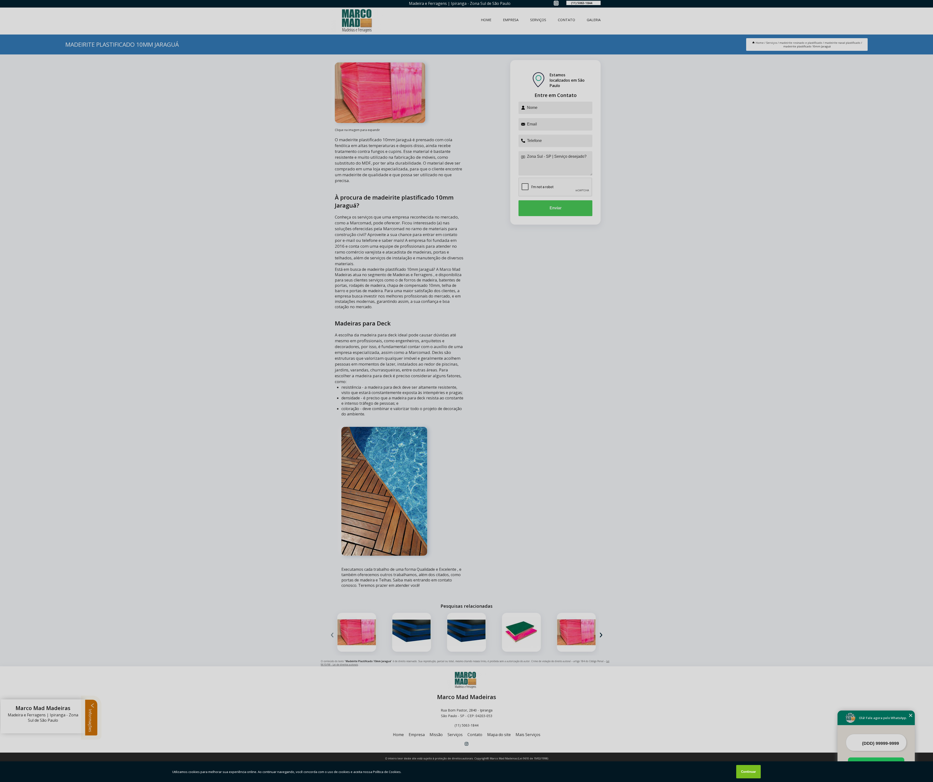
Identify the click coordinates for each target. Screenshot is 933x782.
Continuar (748, 771)
